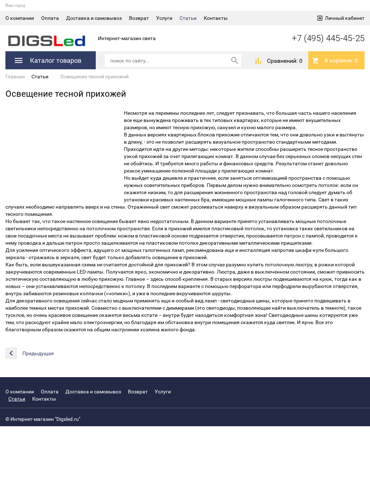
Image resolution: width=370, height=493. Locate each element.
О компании (19, 18)
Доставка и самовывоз (94, 18)
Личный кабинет (345, 18)
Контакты (216, 18)
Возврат (139, 18)
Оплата (50, 18)
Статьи (188, 18)
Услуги (164, 18)
